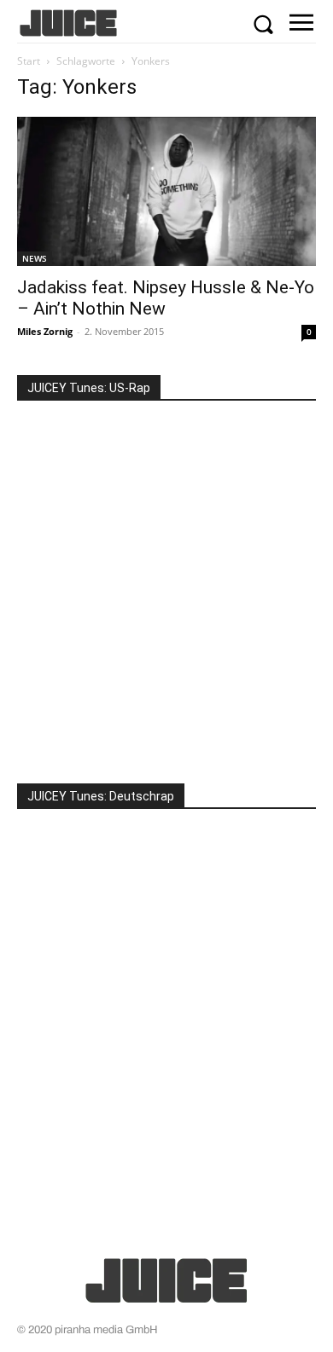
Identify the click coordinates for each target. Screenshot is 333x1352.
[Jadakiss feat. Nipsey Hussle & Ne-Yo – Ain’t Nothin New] (166, 191)
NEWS (34, 258)
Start (28, 61)
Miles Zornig (45, 331)
